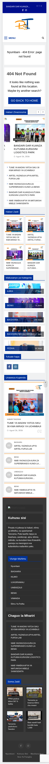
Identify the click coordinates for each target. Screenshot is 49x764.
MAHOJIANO (13, 693)
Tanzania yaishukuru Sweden (12, 726)
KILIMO (14, 577)
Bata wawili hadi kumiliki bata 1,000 (34, 725)
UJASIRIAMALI (17, 582)
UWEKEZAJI (12, 140)
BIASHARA (32, 229)
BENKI (9, 258)
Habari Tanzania (13, 229)
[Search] (43, 38)
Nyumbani (13, 52)
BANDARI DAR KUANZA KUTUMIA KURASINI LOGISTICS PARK (21, 6)
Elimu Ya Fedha (17, 604)
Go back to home (24, 100)
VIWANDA (15, 598)
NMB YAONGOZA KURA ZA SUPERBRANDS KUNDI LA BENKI (26, 463)
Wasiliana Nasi (37, 754)
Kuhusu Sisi (22, 754)
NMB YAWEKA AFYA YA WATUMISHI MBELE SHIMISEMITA (24, 493)
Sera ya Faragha (24, 757)
